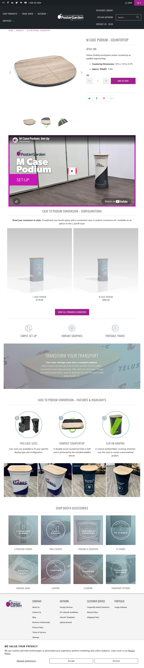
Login (130, 3)
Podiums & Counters (88, 533)
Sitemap (35, 637)
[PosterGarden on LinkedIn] (12, 3)
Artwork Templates (67, 617)
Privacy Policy (37, 627)
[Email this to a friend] (111, 98)
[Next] (81, 72)
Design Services (66, 607)
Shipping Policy (93, 617)
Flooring (88, 572)
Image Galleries (120, 607)
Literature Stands (23, 533)
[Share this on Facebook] (97, 98)
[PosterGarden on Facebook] (7, 3)
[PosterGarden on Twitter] (16, 3)
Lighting (56, 572)
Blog (34, 617)
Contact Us (36, 612)
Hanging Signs (23, 572)
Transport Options (121, 572)
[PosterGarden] (70, 17)
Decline (116, 661)
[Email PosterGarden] (3, 3)
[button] (11, 13)
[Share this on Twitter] (89, 98)
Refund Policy (92, 612)
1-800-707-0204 (35, 3)
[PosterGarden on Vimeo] (21, 3)
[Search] (137, 17)
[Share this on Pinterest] (104, 98)
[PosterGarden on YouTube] (25, 3)
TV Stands (121, 533)
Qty (87, 75)
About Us (36, 607)
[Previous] (10, 72)
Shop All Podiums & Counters (72, 312)
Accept (71, 661)
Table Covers (56, 533)
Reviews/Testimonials (41, 622)
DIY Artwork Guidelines (69, 612)
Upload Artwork (66, 622)
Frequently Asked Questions (98, 607)
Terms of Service (39, 632)
